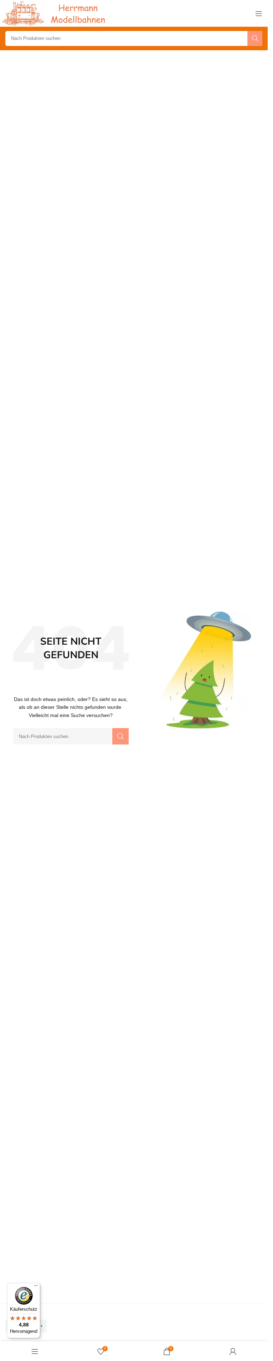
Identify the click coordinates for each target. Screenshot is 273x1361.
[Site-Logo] (55, 13)
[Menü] (36, 1287)
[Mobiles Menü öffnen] (259, 13)
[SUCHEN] (254, 38)
